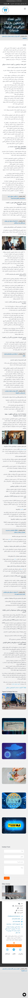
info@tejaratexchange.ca (11, 1)
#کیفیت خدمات (19, 688)
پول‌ (21, 569)
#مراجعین (12, 688)
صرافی (7, 688)
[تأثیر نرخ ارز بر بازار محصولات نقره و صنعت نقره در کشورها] (14, 892)
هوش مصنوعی (23, 449)
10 (7, 897)
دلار (15, 559)
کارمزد (21, 509)
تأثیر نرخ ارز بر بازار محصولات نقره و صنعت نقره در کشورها (14, 894)
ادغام (10, 539)
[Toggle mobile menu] (25, 9)
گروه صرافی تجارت (16, 684)
